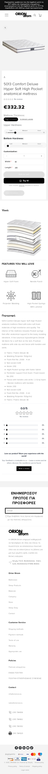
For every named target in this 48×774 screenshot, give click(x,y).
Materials (12, 591)
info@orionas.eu (15, 694)
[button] (6, 15)
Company (12, 597)
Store (11, 602)
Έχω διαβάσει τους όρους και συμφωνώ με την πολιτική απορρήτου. (25, 518)
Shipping (21, 185)
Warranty (12, 646)
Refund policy (39, 762)
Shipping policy (37, 766)
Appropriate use (15, 651)
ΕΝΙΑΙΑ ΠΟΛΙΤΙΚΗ (16, 673)
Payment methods (16, 635)
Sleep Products (15, 585)
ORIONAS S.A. (14, 762)
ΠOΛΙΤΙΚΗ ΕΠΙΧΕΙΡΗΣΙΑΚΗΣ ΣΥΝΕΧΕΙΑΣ (25, 678)
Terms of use (14, 640)
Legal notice (25, 770)
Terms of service (24, 766)
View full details (12, 193)
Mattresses (13, 580)
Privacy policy (12, 766)
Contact (12, 613)
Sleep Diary (13, 608)
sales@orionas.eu (16, 703)
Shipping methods (16, 629)
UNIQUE (26, 119)
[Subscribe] (40, 511)
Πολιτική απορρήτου (17, 667)
